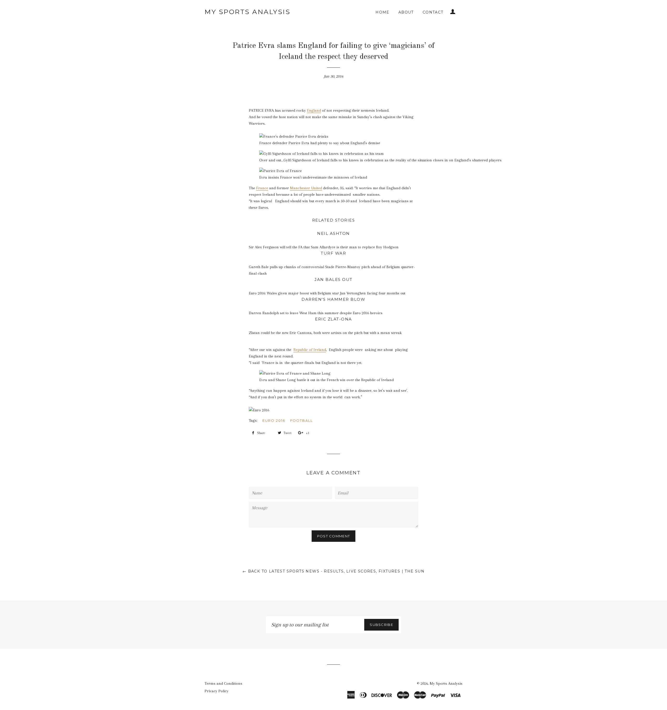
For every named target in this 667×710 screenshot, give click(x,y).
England (314, 110)
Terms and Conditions (223, 683)
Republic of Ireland (309, 349)
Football (301, 420)
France (262, 188)
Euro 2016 (273, 420)
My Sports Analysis (247, 12)
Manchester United (306, 188)
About (406, 12)
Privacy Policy (216, 691)
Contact (433, 12)
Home (382, 12)
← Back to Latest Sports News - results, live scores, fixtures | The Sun (333, 571)
